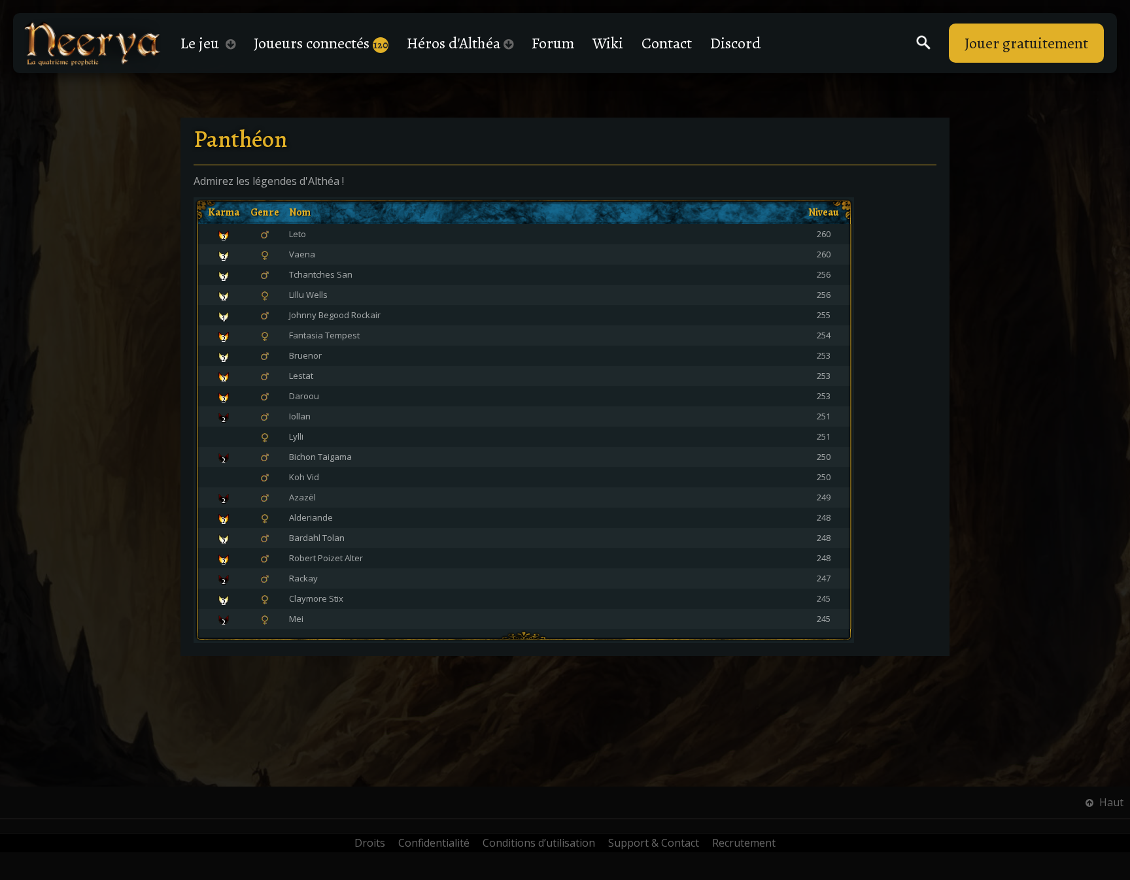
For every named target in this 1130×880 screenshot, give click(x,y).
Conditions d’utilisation (539, 843)
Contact (667, 43)
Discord (735, 43)
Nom (300, 212)
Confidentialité (434, 843)
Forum (553, 43)
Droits (369, 843)
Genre (264, 212)
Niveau (823, 212)
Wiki (607, 43)
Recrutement (744, 843)
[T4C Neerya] (92, 43)
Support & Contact (653, 843)
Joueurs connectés (321, 43)
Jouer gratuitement (1026, 43)
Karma (223, 212)
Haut (1110, 802)
